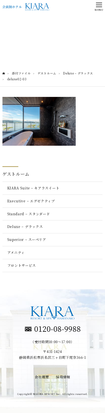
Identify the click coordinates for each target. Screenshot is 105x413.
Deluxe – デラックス (25, 226)
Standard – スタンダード (28, 213)
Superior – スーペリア (26, 239)
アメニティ (16, 252)
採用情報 (63, 376)
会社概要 (42, 376)
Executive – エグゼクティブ (31, 200)
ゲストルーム (16, 174)
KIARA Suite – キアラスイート (33, 188)
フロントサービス (21, 265)
